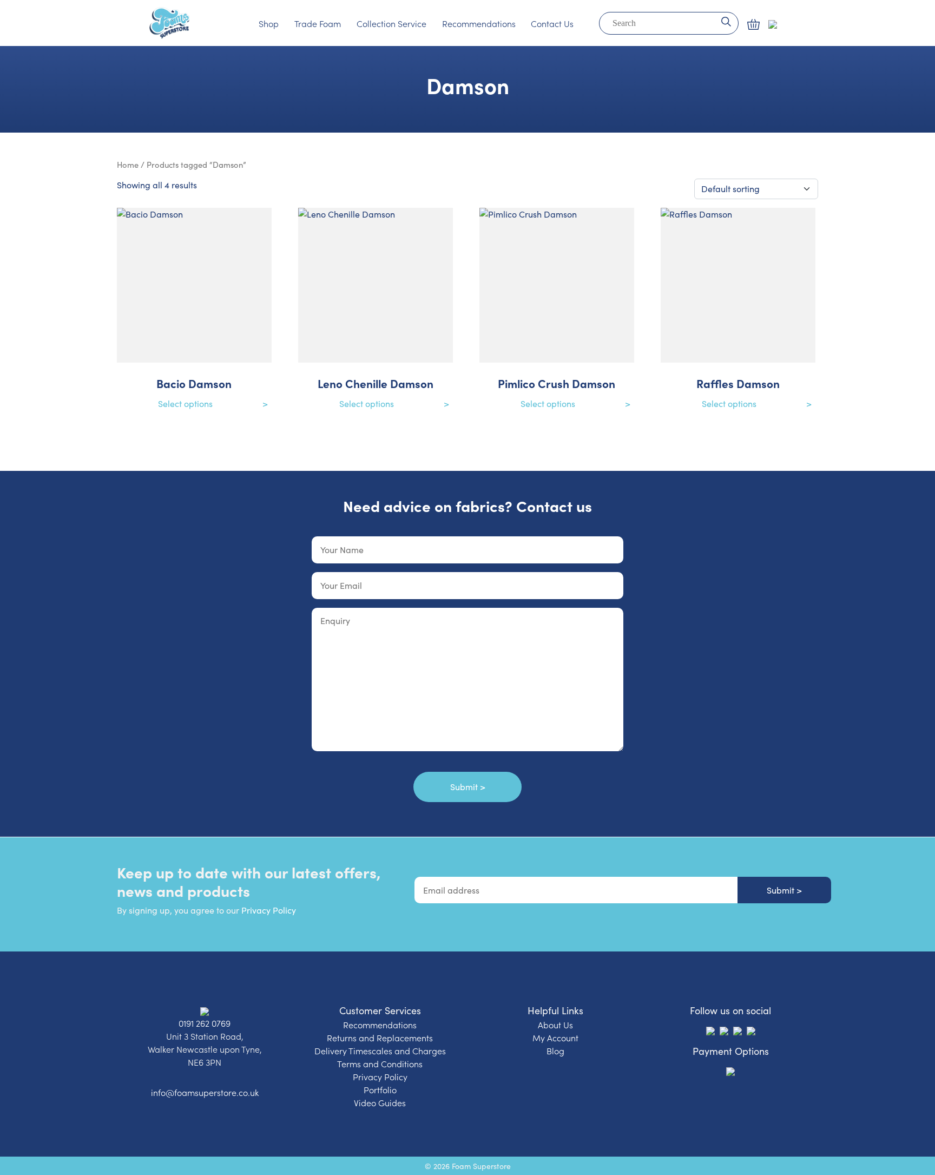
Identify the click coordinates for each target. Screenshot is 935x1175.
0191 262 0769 (205, 1023)
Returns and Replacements (380, 1037)
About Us (555, 1024)
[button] (753, 24)
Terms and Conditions (380, 1063)
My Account (555, 1037)
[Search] (726, 21)
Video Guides (380, 1102)
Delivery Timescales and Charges (380, 1050)
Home (128, 164)
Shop (269, 23)
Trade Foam (317, 23)
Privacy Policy (268, 910)
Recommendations (479, 23)
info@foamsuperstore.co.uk (205, 1092)
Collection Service (391, 23)
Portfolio (380, 1089)
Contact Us (552, 23)
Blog (555, 1050)
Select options (185, 403)
